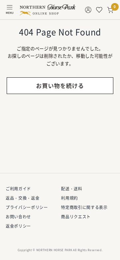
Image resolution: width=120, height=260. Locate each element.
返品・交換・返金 (22, 198)
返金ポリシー (18, 226)
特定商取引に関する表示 (84, 207)
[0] (110, 10)
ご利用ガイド (18, 189)
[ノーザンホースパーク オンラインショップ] (47, 10)
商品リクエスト (76, 217)
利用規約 (69, 198)
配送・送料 (71, 189)
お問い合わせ (18, 217)
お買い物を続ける (60, 85)
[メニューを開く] (9, 10)
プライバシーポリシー (27, 207)
